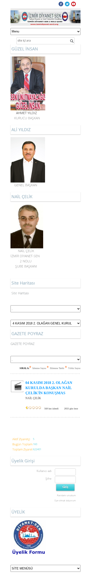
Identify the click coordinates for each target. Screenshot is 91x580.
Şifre (49, 479)
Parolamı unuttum (66, 495)
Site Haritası (20, 293)
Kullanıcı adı (44, 471)
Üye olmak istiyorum (65, 500)
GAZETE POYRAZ (22, 343)
